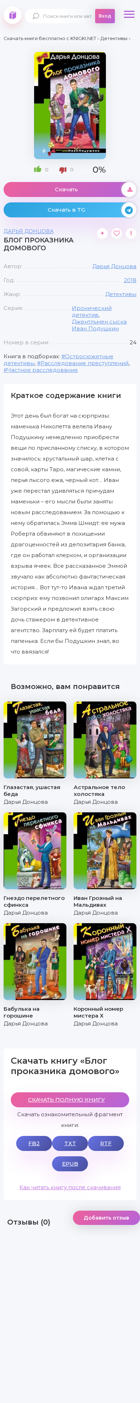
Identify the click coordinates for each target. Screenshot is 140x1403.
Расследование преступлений (85, 363)
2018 (130, 280)
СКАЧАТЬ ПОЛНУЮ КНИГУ (66, 1099)
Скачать (66, 189)
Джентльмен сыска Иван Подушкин (99, 325)
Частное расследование (42, 369)
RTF (106, 1143)
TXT (70, 1143)
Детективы (120, 294)
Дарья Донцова (28, 231)
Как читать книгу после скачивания (70, 1187)
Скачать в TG (66, 209)
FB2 (34, 1143)
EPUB (70, 1163)
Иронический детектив (92, 311)
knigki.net (13, 15)
